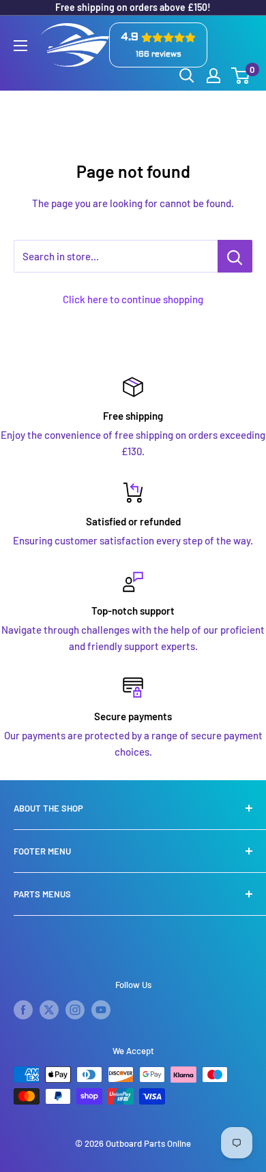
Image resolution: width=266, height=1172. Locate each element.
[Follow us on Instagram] (75, 1009)
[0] (241, 75)
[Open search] (186, 75)
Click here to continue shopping (133, 299)
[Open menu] (20, 45)
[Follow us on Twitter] (49, 1009)
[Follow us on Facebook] (23, 1009)
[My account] (213, 75)
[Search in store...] (235, 256)
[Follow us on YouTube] (100, 1009)
